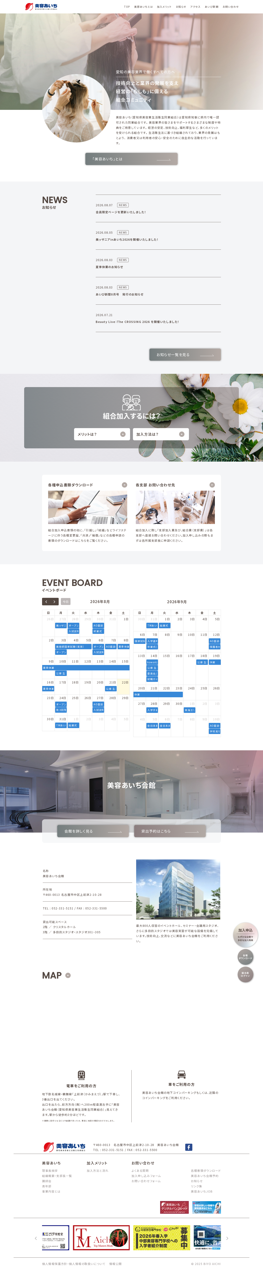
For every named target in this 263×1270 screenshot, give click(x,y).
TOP (127, 6)
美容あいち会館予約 (205, 1176)
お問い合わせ (231, 6)
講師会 (47, 1181)
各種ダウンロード (245, 957)
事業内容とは (51, 1191)
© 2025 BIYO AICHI (206, 1264)
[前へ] (36, 1238)
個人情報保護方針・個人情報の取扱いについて (74, 1264)
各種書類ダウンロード (206, 1170)
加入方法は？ (148, 434)
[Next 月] (54, 601)
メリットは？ (87, 434)
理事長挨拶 (50, 1170)
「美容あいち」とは (107, 158)
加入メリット (164, 6)
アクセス (195, 6)
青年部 (47, 1186)
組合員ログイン (245, 974)
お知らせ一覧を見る (173, 354)
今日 (66, 601)
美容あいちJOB (202, 1191)
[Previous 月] (46, 601)
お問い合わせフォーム (146, 1181)
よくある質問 (140, 1170)
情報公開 (115, 1264)
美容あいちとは (143, 6)
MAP (52, 975)
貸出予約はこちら (156, 831)
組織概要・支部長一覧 (57, 1176)
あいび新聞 (211, 6)
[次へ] (227, 1238)
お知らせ (181, 6)
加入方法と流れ (97, 1170)
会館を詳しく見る (78, 831)
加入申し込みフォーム (146, 1176)
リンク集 (196, 1186)
